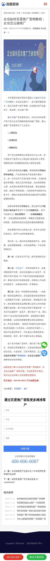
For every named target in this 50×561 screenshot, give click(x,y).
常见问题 (26, 13)
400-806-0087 (25, 461)
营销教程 (35, 13)
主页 (18, 13)
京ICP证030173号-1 (34, 543)
